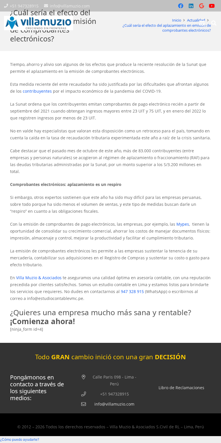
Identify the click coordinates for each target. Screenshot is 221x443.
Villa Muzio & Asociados (39, 277)
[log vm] (38, 23)
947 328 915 (132, 291)
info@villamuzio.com (114, 404)
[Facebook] (181, 6)
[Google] (201, 6)
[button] (202, 23)
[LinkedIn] (191, 6)
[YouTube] (212, 6)
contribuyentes (37, 91)
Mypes (182, 224)
